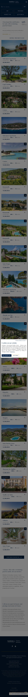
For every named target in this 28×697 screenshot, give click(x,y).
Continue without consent (20, 340)
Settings (15, 355)
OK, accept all (7, 355)
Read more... (12, 351)
